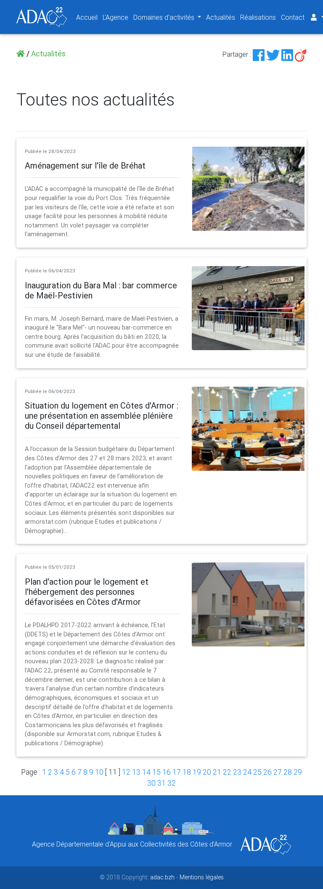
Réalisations (258, 17)
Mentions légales (202, 877)
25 (257, 772)
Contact (292, 17)
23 (237, 772)
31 (161, 783)
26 (267, 772)
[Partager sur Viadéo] (301, 54)
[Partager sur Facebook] (259, 54)
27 (277, 772)
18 (187, 772)
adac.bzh (162, 877)
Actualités (220, 17)
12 (126, 772)
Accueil (87, 17)
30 (151, 783)
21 (217, 772)
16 (166, 772)
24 (247, 772)
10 (99, 772)
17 (176, 772)
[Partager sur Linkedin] (287, 54)
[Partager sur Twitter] (273, 54)
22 (227, 772)
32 (171, 783)
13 (136, 772)
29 (298, 772)
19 (197, 772)
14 (146, 772)
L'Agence (115, 17)
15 (156, 772)
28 (287, 772)
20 (207, 772)
